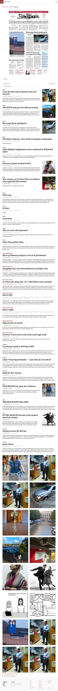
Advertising (41, 684)
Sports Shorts (8, 444)
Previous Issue (6, 83)
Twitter (49, 683)
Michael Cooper (7, 270)
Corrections (7, 219)
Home (31, 680)
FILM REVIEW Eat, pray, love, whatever (19, 386)
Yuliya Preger (7, 183)
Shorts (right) (8, 310)
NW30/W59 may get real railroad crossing (20, 107)
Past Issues (40, 681)
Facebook (49, 681)
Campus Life (32, 687)
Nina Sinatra (7, 362)
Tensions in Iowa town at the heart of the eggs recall (24, 335)
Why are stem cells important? (15, 230)
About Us (40, 680)
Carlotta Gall (7, 257)
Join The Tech (41, 688)
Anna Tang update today (12, 242)
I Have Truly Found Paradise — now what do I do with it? (26, 360)
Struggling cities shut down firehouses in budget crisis (25, 269)
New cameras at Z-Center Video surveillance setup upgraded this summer (21, 180)
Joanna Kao (7, 109)
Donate (40, 685)
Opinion (4, 344)
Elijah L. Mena (7, 125)
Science (31, 688)
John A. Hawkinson (8, 96)
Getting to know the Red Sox (14, 431)
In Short (5, 208)
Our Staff (40, 687)
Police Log (6, 195)
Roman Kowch (7, 325)
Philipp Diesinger (8, 388)
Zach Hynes (6, 433)
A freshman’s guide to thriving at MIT (18, 346)
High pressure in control (12, 323)
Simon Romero (7, 165)
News (3, 89)
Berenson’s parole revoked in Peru (16, 163)
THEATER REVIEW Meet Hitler (15, 402)
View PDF (5, 79)
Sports (4, 429)
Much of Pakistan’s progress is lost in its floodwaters (24, 255)
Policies (40, 683)
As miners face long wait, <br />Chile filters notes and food (27, 282)
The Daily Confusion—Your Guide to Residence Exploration (27, 139)
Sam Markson (7, 404)
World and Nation (7, 253)
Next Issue (52, 83)
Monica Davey (7, 337)
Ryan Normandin (8, 348)
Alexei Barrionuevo (8, 284)
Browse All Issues (7, 86)
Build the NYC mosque (11, 373)
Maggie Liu (6, 419)
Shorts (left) (7, 295)
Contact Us (50, 680)
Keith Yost (6, 375)
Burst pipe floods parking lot (14, 123)
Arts (3, 384)
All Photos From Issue (9, 675)
